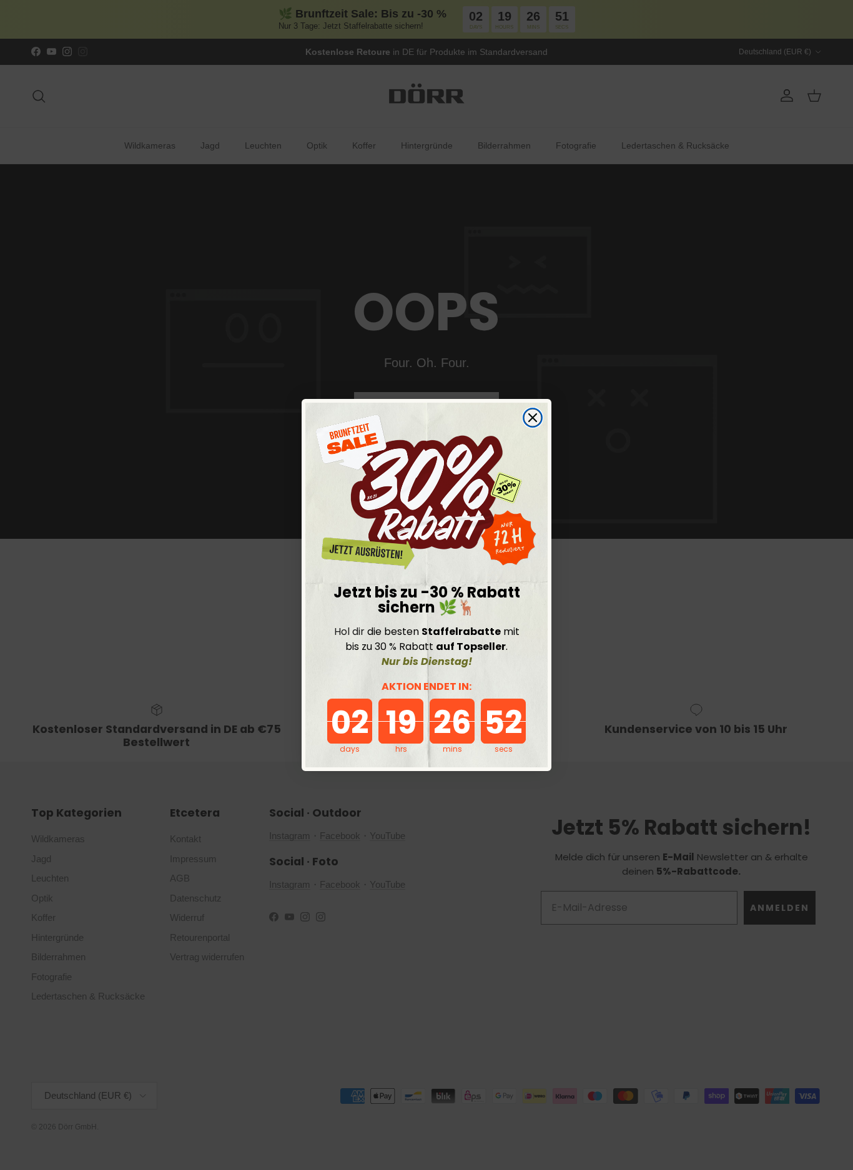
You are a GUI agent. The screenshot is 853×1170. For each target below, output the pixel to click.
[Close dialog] (532, 417)
